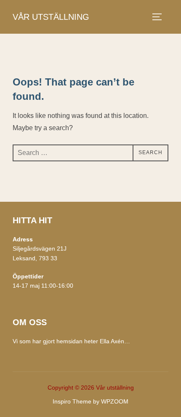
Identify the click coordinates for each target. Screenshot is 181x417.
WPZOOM (114, 401)
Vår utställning (51, 16)
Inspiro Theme (72, 401)
